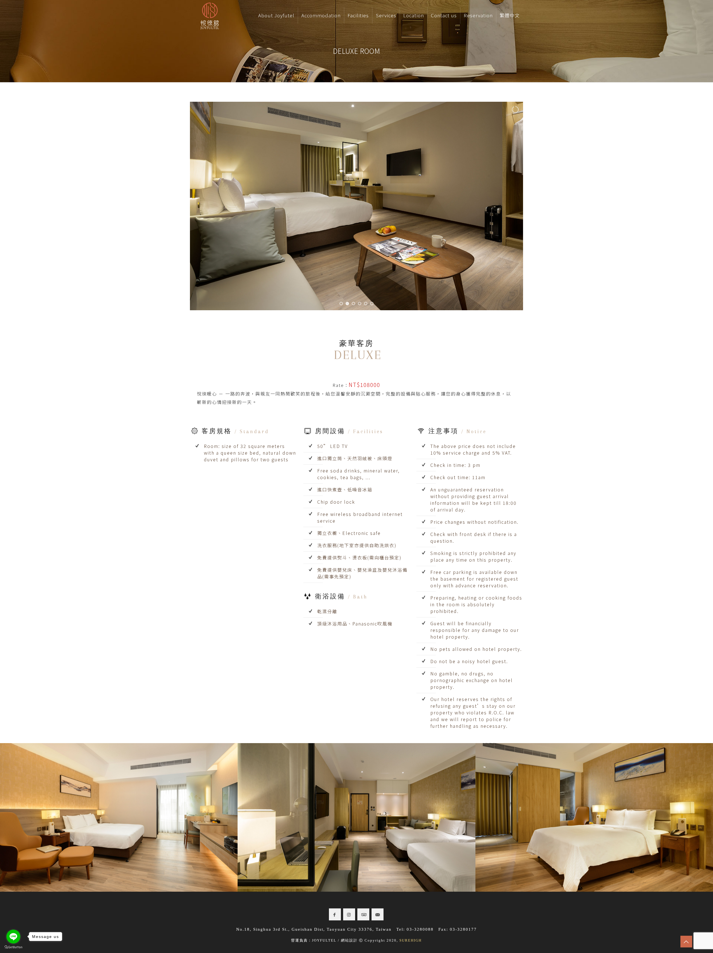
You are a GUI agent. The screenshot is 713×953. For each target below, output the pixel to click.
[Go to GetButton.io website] (13, 947)
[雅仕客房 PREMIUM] (119, 817)
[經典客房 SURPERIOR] (356, 817)
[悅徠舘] (210, 15)
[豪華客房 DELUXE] (594, 817)
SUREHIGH (410, 940)
